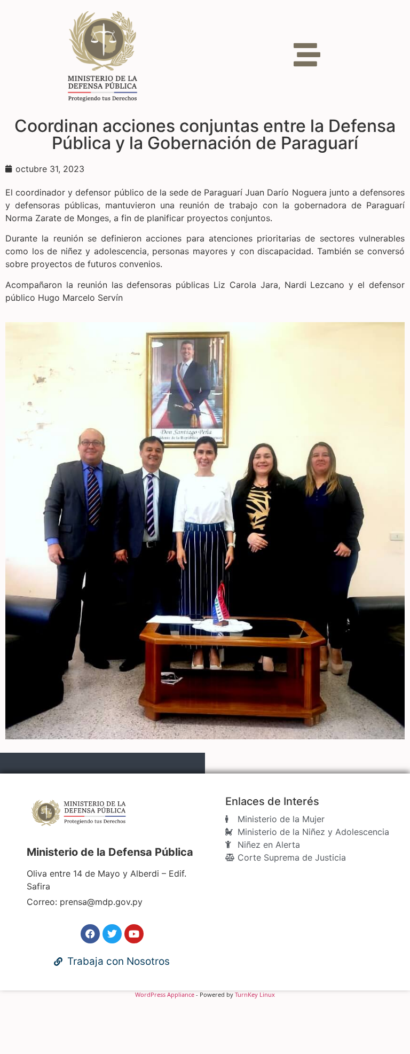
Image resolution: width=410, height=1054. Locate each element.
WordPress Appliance (164, 994)
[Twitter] (112, 933)
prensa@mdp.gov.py (101, 901)
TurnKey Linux (255, 994)
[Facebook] (90, 933)
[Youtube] (134, 933)
